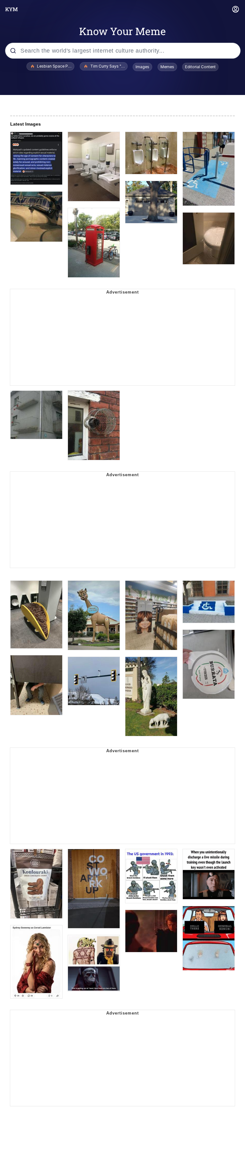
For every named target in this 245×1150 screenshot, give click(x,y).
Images (142, 66)
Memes (167, 66)
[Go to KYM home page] (11, 9)
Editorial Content (200, 66)
